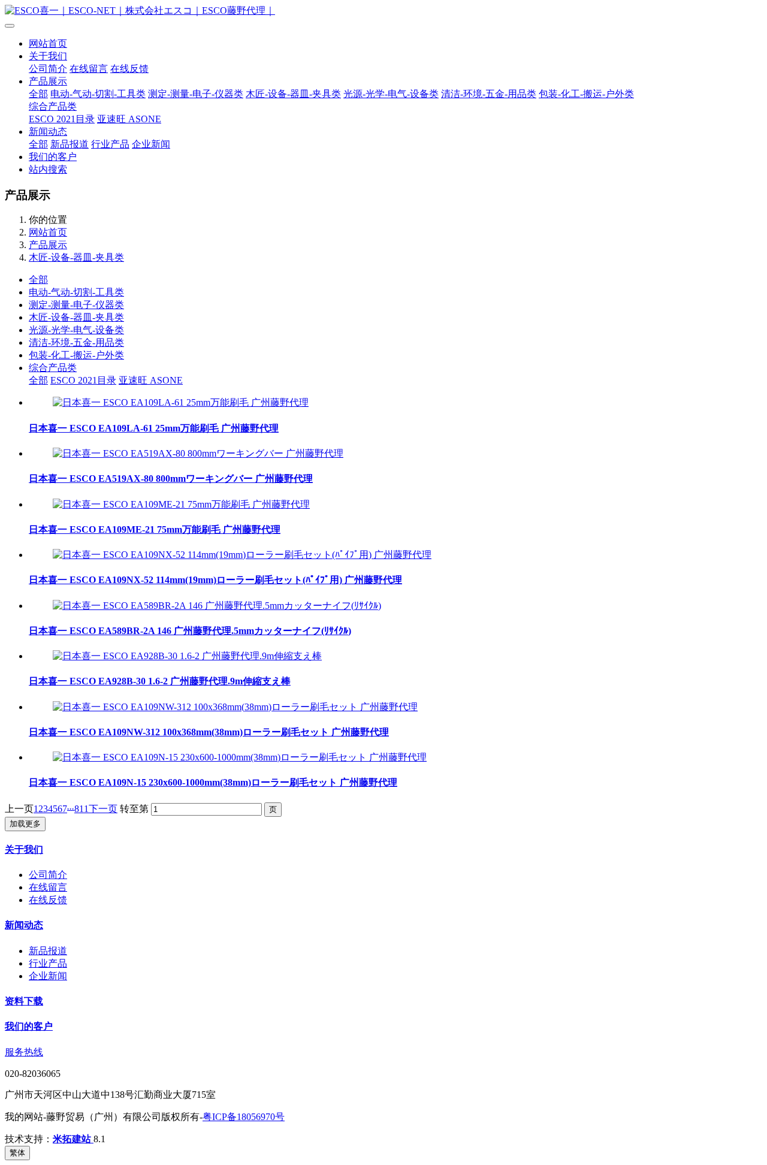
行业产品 (110, 144)
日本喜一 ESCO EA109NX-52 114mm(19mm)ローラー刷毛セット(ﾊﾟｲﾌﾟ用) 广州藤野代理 (215, 580)
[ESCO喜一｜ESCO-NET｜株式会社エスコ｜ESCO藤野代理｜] (383, 11)
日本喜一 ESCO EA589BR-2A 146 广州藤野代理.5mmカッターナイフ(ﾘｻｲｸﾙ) (190, 631)
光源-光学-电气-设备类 (391, 94)
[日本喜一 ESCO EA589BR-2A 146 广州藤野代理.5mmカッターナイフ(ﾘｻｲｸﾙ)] (217, 605)
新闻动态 (48, 131)
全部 (38, 94)
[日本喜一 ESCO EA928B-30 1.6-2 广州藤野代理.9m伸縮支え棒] (187, 656)
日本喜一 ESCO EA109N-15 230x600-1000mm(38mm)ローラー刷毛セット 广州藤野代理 (213, 782)
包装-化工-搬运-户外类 (586, 94)
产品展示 (48, 81)
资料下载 (24, 1001)
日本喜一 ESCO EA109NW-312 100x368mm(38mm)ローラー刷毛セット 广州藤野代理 (209, 732)
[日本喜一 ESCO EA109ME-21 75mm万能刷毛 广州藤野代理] (181, 504)
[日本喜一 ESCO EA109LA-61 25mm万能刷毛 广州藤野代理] (181, 402)
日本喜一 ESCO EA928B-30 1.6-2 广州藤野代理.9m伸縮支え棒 (160, 681)
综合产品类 (53, 106)
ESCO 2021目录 (62, 119)
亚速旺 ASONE (129, 119)
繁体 (17, 1152)
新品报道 (69, 144)
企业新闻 (151, 144)
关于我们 (48, 56)
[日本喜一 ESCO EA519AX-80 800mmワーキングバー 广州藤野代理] (198, 453)
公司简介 (48, 69)
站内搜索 (48, 169)
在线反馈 (129, 69)
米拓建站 (73, 1139)
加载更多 (25, 823)
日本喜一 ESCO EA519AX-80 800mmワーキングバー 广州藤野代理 (171, 478)
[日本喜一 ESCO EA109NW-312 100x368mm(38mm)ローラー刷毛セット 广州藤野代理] (235, 707)
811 (81, 809)
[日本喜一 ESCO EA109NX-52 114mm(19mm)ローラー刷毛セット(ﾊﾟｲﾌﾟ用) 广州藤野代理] (242, 555)
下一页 (103, 809)
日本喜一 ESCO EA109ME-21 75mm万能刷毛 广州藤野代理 (154, 529)
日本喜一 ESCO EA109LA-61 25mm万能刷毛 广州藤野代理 (154, 428)
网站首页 (48, 43)
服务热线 (24, 1052)
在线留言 (89, 69)
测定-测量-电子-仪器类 (195, 94)
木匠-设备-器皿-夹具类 (293, 94)
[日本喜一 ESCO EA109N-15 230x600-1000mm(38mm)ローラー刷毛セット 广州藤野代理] (240, 757)
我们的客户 (53, 157)
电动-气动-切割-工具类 (98, 94)
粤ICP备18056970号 (244, 1117)
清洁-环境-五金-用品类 (488, 94)
